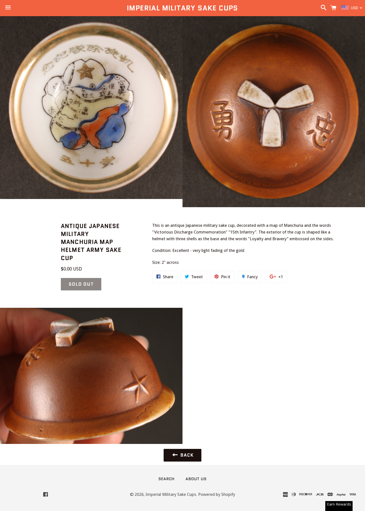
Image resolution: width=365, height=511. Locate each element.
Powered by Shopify (216, 494)
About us (195, 479)
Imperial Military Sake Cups (182, 8)
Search (166, 479)
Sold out (81, 284)
